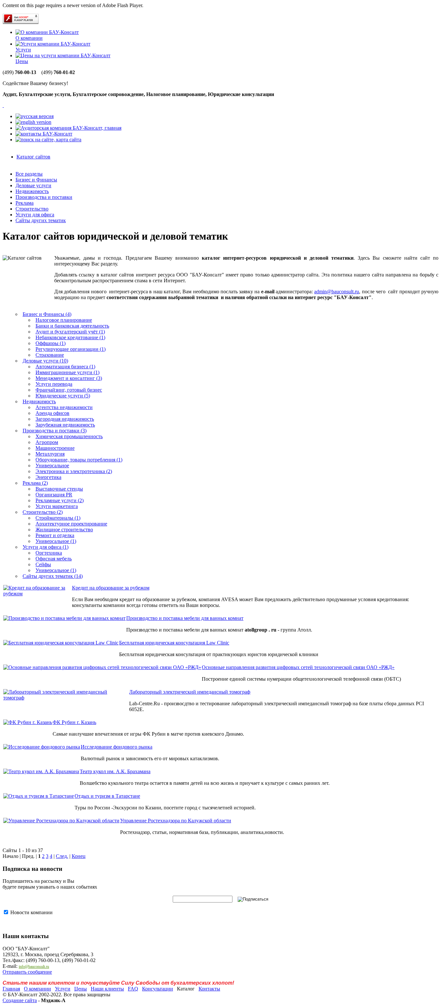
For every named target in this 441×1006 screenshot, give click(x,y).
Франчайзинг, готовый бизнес (69, 390)
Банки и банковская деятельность (72, 326)
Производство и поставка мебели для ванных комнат (184, 618)
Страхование (50, 355)
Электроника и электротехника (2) (74, 471)
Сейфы (43, 564)
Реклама (24, 203)
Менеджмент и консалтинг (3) (69, 378)
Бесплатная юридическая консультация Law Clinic (174, 642)
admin (336, 291)
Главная (11, 988)
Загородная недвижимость (65, 419)
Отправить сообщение (27, 972)
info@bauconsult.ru (34, 966)
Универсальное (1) (56, 541)
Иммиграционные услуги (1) (67, 372)
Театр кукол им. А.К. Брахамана (115, 771)
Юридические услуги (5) (63, 395)
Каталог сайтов (33, 156)
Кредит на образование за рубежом (110, 587)
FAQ (133, 988)
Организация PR (54, 494)
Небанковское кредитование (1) (70, 337)
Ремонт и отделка (55, 535)
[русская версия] (34, 116)
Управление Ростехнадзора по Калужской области (175, 820)
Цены (21, 61)
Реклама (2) (35, 483)
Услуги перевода (54, 384)
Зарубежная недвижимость (65, 424)
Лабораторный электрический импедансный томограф (189, 692)
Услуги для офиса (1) (45, 547)
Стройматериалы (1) (58, 518)
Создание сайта (20, 1000)
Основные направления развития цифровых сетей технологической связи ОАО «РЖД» (298, 667)
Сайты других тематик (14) (53, 576)
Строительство (31, 208)
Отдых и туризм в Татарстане (107, 796)
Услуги (23, 49)
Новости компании (31, 912)
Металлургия (50, 454)
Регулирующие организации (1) (71, 349)
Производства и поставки (43, 197)
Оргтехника (49, 553)
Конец (79, 856)
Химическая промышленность (69, 436)
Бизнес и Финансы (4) (47, 314)
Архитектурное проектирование (71, 523)
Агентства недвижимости (64, 407)
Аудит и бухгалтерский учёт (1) (70, 331)
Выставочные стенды (59, 489)
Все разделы (29, 174)
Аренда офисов (52, 413)
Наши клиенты (107, 988)
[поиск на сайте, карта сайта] (48, 139)
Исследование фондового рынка (116, 747)
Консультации (157, 988)
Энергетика (48, 477)
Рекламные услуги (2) (60, 500)
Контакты (209, 988)
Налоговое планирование (64, 320)
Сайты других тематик (40, 220)
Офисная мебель (54, 558)
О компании (29, 38)
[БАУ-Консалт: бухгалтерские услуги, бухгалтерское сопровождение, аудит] (3, 105)
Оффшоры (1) (51, 343)
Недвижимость (32, 191)
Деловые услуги (33, 185)
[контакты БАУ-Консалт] (43, 133)
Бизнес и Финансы (36, 179)
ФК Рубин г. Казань (74, 722)
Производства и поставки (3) (55, 430)
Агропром (47, 442)
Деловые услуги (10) (45, 360)
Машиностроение (55, 448)
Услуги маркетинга (57, 506)
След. (62, 856)
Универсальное (52, 465)
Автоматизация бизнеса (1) (65, 366)
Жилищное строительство (64, 529)
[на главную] (68, 128)
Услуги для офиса (34, 214)
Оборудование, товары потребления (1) (79, 459)
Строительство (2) (43, 512)
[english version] (33, 122)
